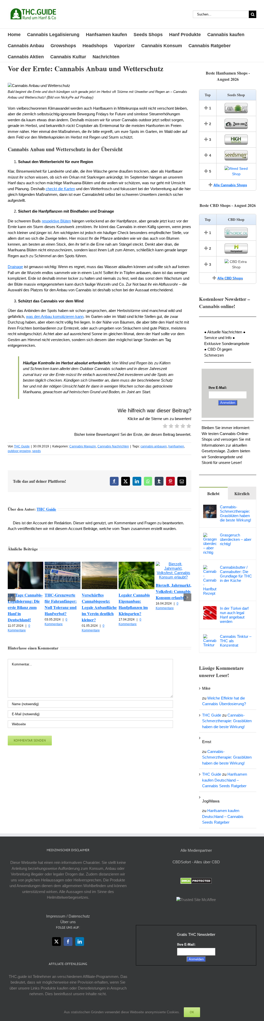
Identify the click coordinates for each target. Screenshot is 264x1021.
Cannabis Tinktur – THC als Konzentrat (235, 640)
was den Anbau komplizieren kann (55, 316)
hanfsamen (176, 446)
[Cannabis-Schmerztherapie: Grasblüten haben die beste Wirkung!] (210, 507)
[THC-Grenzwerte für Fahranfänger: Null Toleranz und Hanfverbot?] (62, 564)
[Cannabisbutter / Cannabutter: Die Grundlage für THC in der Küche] (210, 568)
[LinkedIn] (79, 941)
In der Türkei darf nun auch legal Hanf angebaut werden (234, 615)
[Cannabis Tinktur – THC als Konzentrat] (210, 637)
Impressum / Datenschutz (68, 916)
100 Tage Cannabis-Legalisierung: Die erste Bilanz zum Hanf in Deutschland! (25, 607)
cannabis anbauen (154, 446)
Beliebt (213, 493)
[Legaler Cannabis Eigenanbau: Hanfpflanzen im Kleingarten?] (136, 564)
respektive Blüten (56, 221)
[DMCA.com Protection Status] (196, 880)
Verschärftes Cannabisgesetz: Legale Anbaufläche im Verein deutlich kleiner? (99, 607)
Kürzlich (242, 493)
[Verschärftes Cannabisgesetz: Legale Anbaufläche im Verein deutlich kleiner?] (99, 564)
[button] (11, 597)
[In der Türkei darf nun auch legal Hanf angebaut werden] (210, 609)
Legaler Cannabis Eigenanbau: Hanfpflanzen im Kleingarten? (134, 604)
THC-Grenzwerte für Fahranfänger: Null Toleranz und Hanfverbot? (61, 604)
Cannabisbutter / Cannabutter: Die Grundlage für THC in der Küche (236, 574)
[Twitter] (56, 941)
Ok (192, 1012)
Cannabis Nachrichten (113, 446)
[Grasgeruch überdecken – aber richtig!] (210, 535)
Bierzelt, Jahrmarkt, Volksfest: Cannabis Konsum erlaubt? (173, 591)
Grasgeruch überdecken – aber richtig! (235, 539)
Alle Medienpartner (196, 850)
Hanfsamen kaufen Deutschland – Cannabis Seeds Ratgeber (224, 780)
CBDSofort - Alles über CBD (196, 862)
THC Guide (22, 446)
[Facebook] (68, 941)
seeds (36, 451)
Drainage (15, 266)
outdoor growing (19, 451)
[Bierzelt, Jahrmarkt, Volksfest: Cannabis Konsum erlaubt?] (173, 564)
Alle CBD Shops (230, 278)
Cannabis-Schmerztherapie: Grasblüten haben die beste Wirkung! (235, 513)
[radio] (165, 426)
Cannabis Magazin (82, 446)
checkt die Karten (60, 189)
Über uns (68, 922)
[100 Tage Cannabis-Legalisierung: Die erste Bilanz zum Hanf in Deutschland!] (25, 564)
